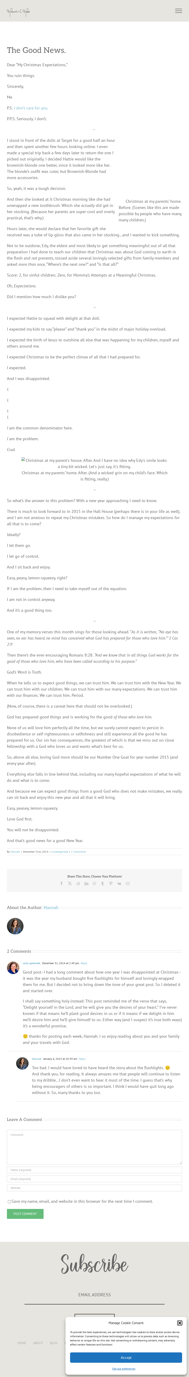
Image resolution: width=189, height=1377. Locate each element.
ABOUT (38, 1343)
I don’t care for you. (31, 108)
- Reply (83, 963)
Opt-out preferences (123, 1368)
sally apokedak (31, 963)
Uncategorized (59, 851)
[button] (179, 1323)
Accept (126, 1358)
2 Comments (78, 851)
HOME (22, 1343)
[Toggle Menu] (178, 11)
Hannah (15, 851)
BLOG (54, 1343)
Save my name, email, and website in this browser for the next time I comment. (82, 1201)
